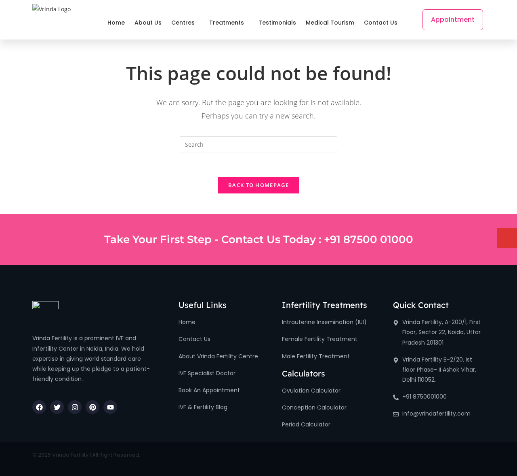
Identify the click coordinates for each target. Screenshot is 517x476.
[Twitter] (57, 407)
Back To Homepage (258, 185)
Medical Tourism (330, 23)
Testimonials (277, 23)
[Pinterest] (92, 407)
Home (116, 23)
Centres (183, 23)
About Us (148, 23)
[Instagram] (75, 407)
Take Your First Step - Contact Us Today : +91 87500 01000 (258, 239)
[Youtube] (110, 407)
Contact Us (380, 23)
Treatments (226, 23)
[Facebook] (39, 407)
